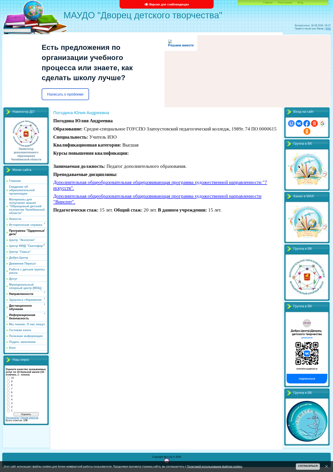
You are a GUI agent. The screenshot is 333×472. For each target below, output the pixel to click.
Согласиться (308, 466)
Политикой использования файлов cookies (214, 466)
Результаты (12, 417)
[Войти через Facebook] (306, 123)
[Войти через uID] (291, 123)
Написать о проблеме (65, 94)
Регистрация (285, 2)
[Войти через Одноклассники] (307, 131)
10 (12, 377)
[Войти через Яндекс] (314, 123)
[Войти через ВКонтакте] (299, 123)
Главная (268, 2)
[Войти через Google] (322, 123)
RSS (328, 28)
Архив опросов (29, 417)
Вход (300, 2)
